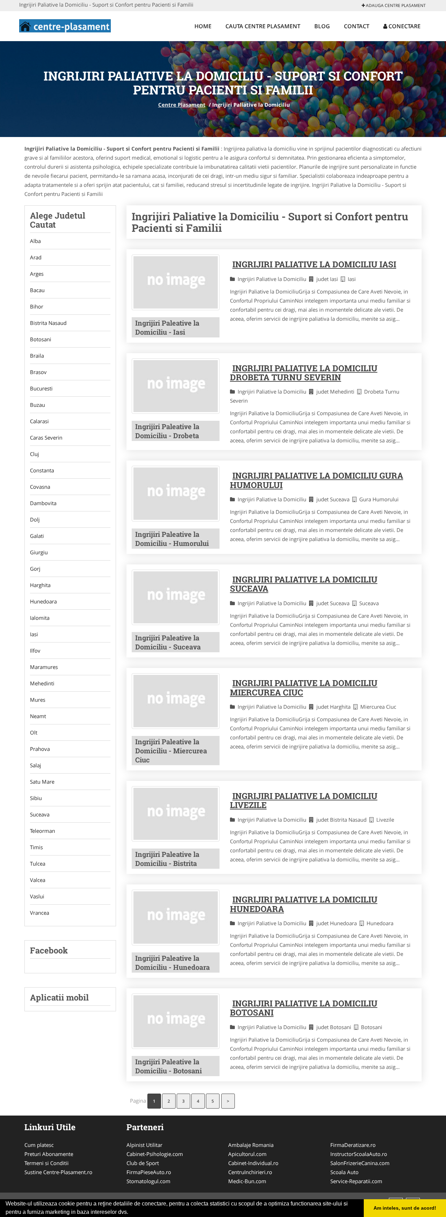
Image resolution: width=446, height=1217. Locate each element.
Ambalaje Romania (251, 1144)
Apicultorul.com (247, 1153)
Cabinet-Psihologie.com (154, 1153)
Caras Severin (46, 437)
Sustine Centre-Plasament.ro (58, 1172)
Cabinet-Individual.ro (253, 1162)
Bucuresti (41, 388)
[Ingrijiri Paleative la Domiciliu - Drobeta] (176, 386)
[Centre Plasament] (65, 25)
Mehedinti (42, 683)
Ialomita (39, 617)
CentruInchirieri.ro (250, 1172)
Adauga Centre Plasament (395, 5)
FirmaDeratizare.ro (353, 1144)
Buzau (37, 404)
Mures (37, 699)
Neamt (38, 716)
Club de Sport (142, 1162)
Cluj (34, 453)
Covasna (40, 486)
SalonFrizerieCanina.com (360, 1162)
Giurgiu (39, 552)
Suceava (39, 814)
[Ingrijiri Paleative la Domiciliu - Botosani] (176, 1021)
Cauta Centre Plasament (262, 26)
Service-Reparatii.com (356, 1181)
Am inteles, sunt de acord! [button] (405, 1208)
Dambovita (43, 503)
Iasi (34, 634)
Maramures (44, 666)
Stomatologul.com (148, 1181)
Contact (356, 26)
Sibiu (36, 797)
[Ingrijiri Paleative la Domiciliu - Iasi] (176, 282)
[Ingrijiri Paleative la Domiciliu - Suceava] (176, 597)
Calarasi (39, 421)
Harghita (40, 584)
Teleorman (42, 830)
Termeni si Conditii (46, 1162)
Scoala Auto (344, 1172)
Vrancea (39, 912)
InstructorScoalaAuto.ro (358, 1153)
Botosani (40, 339)
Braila (37, 355)
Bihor (36, 306)
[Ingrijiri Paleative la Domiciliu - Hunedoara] (176, 917)
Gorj (35, 568)
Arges (37, 273)
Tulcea (37, 863)
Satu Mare (42, 781)
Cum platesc (39, 1144)
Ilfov (35, 650)
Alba (35, 240)
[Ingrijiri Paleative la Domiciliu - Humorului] (176, 493)
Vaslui (37, 896)
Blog (322, 26)
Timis (36, 847)
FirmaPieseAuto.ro (148, 1172)
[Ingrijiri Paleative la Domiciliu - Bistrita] (176, 814)
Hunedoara (43, 601)
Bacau (37, 290)
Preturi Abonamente (48, 1153)
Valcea (37, 879)
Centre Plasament (182, 104)
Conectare (404, 26)
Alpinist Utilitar (144, 1144)
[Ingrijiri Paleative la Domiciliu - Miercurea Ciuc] (176, 701)
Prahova (40, 748)
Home (203, 26)
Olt (33, 732)
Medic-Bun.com (247, 1181)
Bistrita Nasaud (48, 322)
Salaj (35, 765)
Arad (35, 257)
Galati (37, 535)
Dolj (35, 519)
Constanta (42, 470)
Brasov (38, 371)
